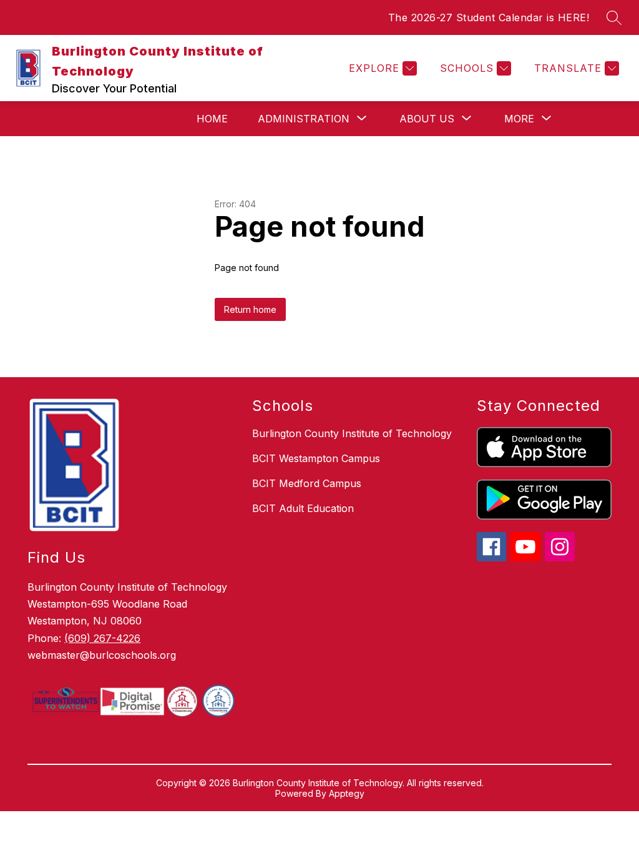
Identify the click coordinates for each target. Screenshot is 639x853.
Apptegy (346, 793)
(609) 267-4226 (102, 638)
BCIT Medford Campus (306, 483)
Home (212, 118)
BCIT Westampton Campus (316, 458)
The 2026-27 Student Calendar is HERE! (489, 17)
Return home (250, 309)
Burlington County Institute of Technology (352, 433)
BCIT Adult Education (303, 508)
